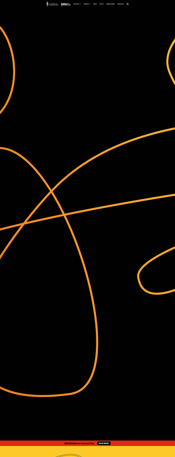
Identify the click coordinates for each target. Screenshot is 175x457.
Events (102, 4)
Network (86, 4)
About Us (76, 4)
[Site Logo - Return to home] (58, 4)
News (95, 4)
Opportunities (110, 4)
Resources (121, 4)
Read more (104, 443)
